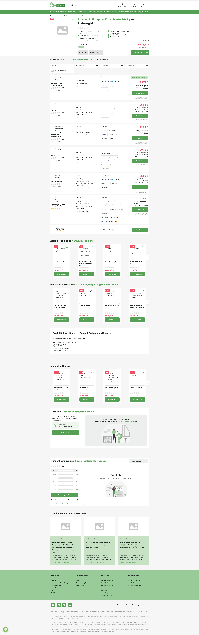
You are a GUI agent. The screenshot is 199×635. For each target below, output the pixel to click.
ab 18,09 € (109, 316)
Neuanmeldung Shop (82, 583)
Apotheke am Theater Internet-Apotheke (58, 205)
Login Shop (79, 580)
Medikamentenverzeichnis (108, 588)
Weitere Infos (83, 52)
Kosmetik (103, 12)
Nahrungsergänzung (65, 15)
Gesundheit (53, 12)
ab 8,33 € (134, 395)
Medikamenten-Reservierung (59, 583)
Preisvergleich (61, 274)
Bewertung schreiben (64, 495)
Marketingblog (80, 585)
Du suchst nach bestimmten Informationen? (64, 500)
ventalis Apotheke (57, 181)
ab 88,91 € (58, 270)
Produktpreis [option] (55, 65)
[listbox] (62, 66)
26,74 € (144, 82)
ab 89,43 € (58, 395)
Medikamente (62, 12)
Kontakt (53, 593)
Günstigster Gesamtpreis (139, 77)
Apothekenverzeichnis (107, 580)
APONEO (54, 155)
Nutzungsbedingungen (133, 605)
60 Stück (81, 47)
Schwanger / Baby (93, 12)
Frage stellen (65, 432)
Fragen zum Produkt (96, 52)
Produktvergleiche (123, 12)
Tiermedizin (71, 12)
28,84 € (144, 104)
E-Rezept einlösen (60, 70)
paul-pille (54, 110)
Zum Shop (139, 93)
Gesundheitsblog (135, 12)
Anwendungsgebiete (107, 593)
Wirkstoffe (104, 590)
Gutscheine (145, 12)
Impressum (112, 605)
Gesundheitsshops (106, 583)
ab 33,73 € (109, 270)
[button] (147, 257)
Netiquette (145, 605)
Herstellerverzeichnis (107, 585)
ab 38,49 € (58, 316)
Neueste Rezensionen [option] (137, 461)
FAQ (52, 590)
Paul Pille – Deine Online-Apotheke (57, 84)
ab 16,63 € (83, 316)
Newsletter (54, 588)
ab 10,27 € (134, 270)
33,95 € (144, 176)
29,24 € (144, 127)
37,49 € (144, 198)
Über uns (53, 580)
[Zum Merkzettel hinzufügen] (73, 19)
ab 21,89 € (83, 270)
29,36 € (144, 149)
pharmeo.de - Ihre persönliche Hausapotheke (57, 134)
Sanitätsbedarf (111, 12)
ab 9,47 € (134, 316)
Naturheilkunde (81, 12)
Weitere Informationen (56, 90)
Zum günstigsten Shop (139, 52)
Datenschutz (121, 605)
